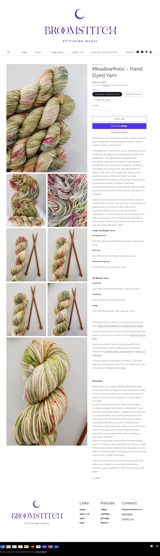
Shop (82, 519)
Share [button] (97, 478)
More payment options (119, 132)
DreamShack (41, 552)
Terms (104, 510)
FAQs (82, 523)
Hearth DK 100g (133, 94)
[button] (8, 52)
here (123, 368)
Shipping (106, 85)
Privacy (104, 523)
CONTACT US (128, 519)
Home (82, 510)
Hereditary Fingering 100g (107, 94)
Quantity (95, 105)
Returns (105, 519)
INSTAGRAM (127, 514)
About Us (84, 514)
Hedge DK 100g (102, 100)
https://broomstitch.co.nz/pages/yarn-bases (120, 326)
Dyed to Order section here (118, 351)
